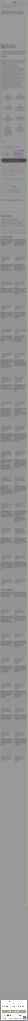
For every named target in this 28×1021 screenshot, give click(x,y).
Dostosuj (20, 1015)
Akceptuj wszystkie (14, 1011)
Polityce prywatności (20, 1018)
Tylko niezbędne (8, 1015)
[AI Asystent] (25, 1017)
